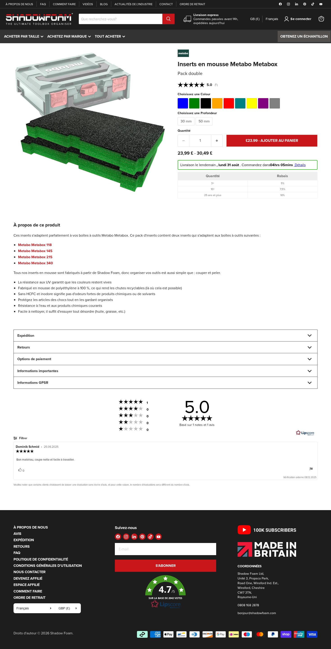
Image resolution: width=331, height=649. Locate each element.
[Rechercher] (168, 19)
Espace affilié (27, 584)
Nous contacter (29, 571)
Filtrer (22, 438)
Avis (17, 533)
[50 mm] (205, 126)
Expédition (24, 540)
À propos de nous (19, 4)
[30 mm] (187, 126)
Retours (22, 546)
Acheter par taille (24, 36)
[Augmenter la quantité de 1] (217, 141)
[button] (165, 592)
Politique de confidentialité (41, 559)
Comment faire (64, 4)
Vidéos (88, 4)
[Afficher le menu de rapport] (311, 469)
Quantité (184, 130)
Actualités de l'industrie (133, 4)
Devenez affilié (28, 578)
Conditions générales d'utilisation (48, 565)
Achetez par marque (70, 36)
